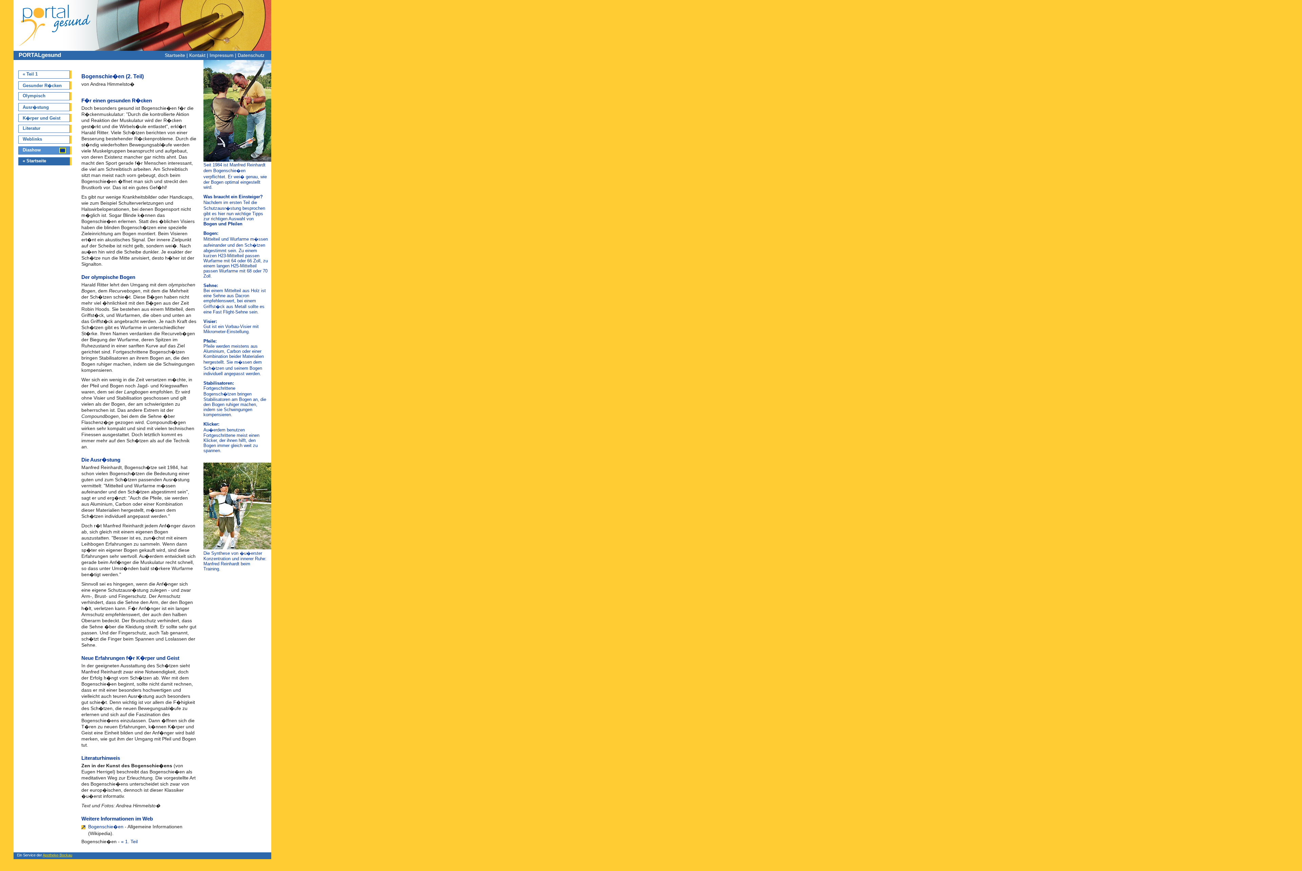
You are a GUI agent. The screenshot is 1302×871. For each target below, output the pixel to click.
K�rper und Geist (41, 118)
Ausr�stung (36, 107)
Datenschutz (251, 55)
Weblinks (32, 139)
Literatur (31, 128)
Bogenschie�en (105, 826)
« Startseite (34, 160)
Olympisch (34, 95)
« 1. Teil (129, 841)
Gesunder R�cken (42, 85)
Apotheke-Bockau (57, 855)
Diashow (32, 150)
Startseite (175, 55)
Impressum (222, 55)
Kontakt (197, 55)
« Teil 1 (30, 74)
